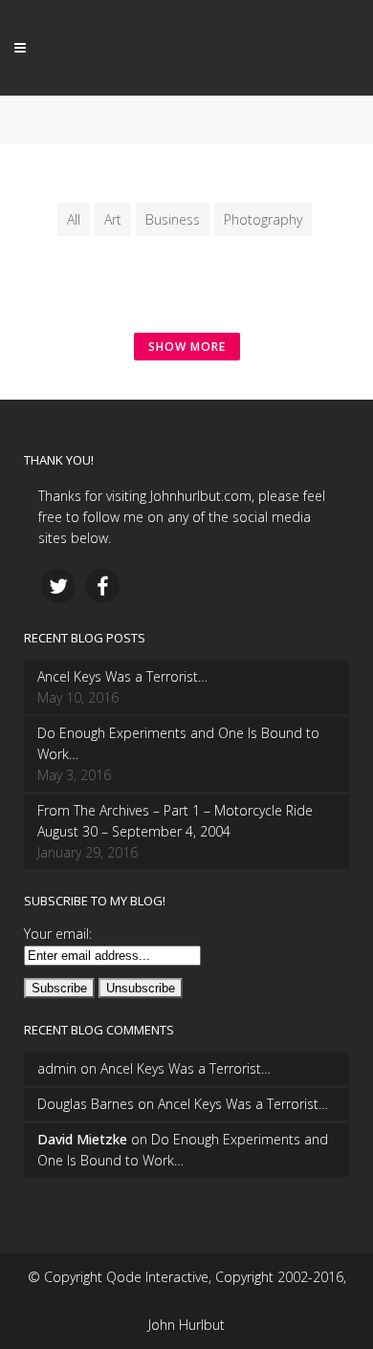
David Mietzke (82, 1139)
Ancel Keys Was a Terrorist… (122, 676)
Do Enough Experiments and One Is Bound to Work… (178, 743)
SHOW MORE (187, 346)
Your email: (58, 934)
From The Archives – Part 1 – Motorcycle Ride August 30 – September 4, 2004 (175, 820)
